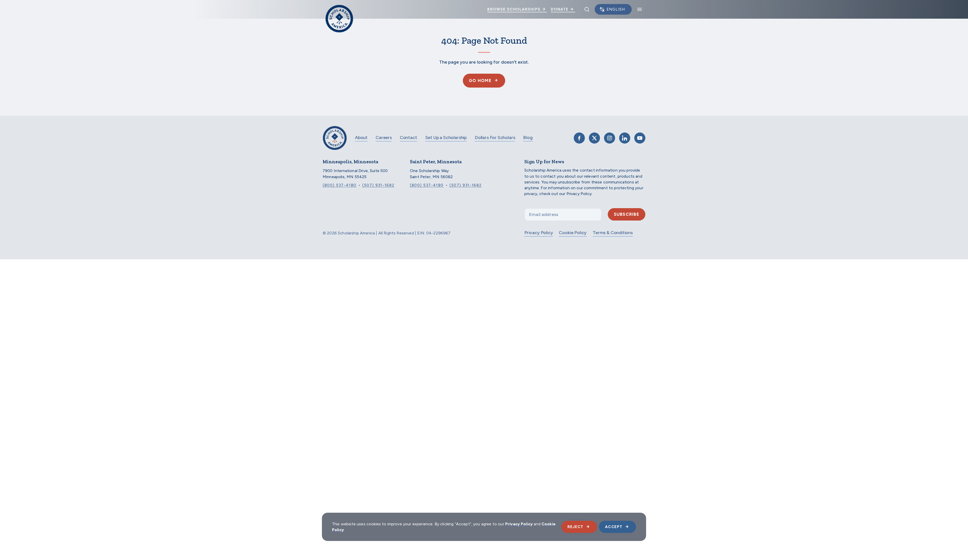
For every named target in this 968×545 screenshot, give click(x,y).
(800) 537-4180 (339, 185)
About (361, 137)
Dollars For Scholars (495, 137)
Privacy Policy (538, 232)
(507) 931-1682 (378, 185)
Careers (384, 137)
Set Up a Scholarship (446, 137)
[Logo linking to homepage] (339, 9)
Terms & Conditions (613, 232)
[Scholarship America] (335, 141)
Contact (408, 137)
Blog (527, 137)
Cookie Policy (573, 232)
